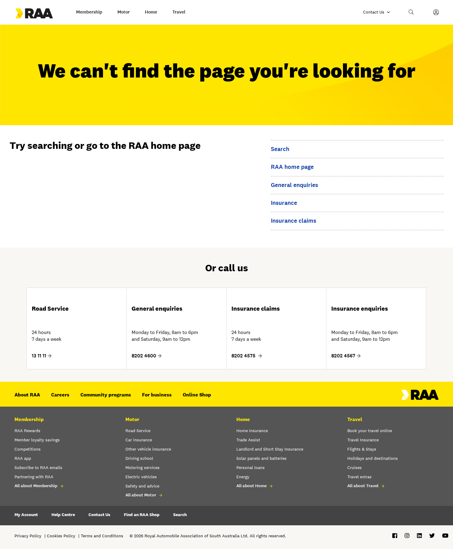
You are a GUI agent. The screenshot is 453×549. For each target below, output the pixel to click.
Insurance (284, 203)
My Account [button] (26, 514)
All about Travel (362, 486)
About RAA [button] (27, 395)
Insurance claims (293, 221)
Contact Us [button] (99, 514)
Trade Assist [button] (248, 440)
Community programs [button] (105, 395)
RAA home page (292, 167)
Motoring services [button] (142, 467)
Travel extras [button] (359, 476)
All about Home (251, 486)
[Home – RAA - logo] (420, 398)
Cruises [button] (354, 467)
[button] (411, 12)
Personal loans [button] (250, 467)
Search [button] (180, 514)
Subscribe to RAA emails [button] (38, 467)
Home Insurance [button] (252, 430)
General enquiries (294, 185)
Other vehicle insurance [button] (148, 449)
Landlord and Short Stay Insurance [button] (269, 449)
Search (280, 149)
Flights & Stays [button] (361, 449)
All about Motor (140, 495)
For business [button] (157, 395)
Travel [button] (179, 12)
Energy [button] (242, 476)
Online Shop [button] (197, 395)
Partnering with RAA (33, 476)
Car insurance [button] (138, 440)
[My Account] (436, 12)
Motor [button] (123, 12)
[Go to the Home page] (40, 13)
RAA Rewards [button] (27, 430)
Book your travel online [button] (369, 430)
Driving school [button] (139, 458)
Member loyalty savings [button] (37, 440)
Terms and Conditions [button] (102, 536)
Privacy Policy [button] (27, 536)
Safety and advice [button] (142, 486)
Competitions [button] (27, 449)
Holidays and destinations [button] (372, 458)
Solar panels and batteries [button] (261, 458)
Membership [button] (89, 12)
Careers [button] (60, 395)
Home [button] (151, 12)
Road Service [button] (137, 430)
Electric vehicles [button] (141, 476)
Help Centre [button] (63, 514)
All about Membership (35, 486)
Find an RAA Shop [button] (142, 514)
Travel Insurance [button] (363, 440)
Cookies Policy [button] (61, 536)
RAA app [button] (22, 458)
